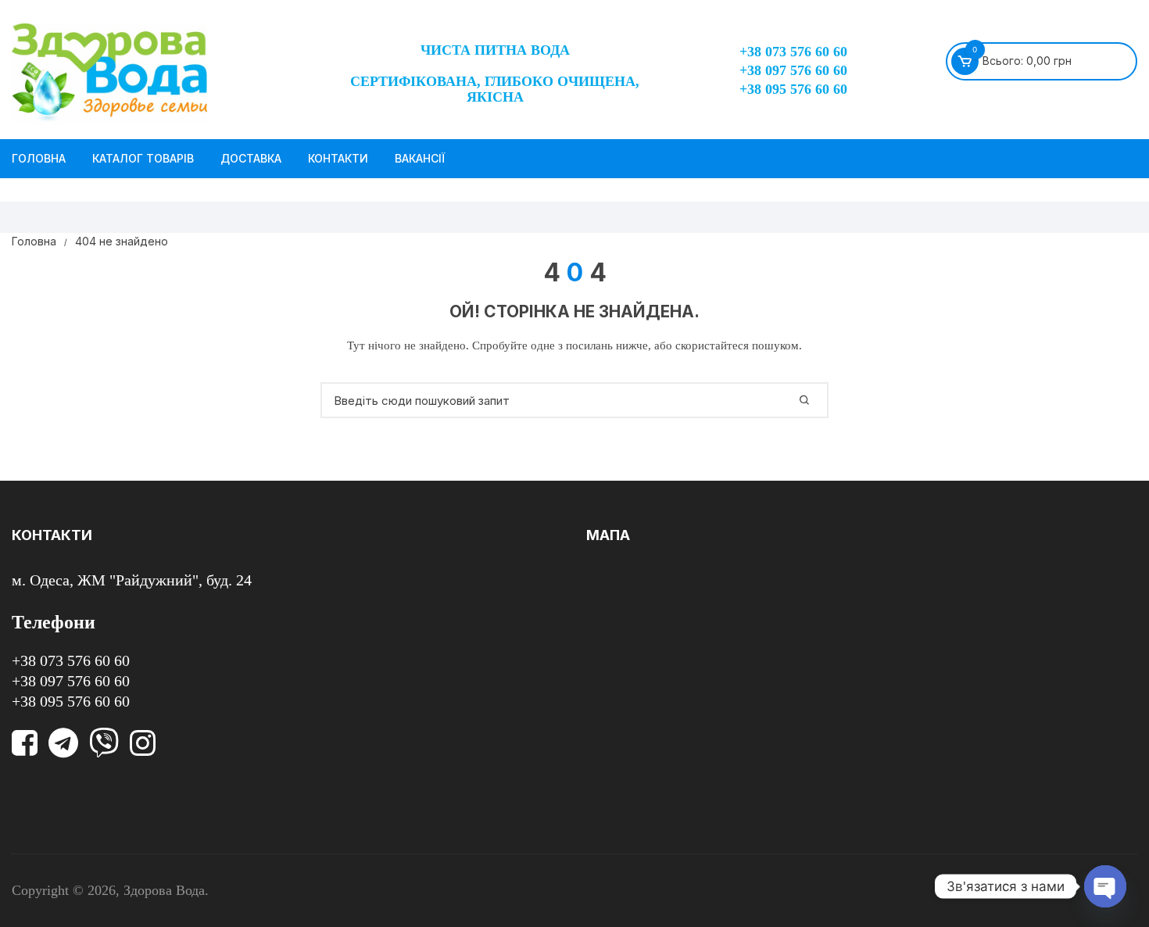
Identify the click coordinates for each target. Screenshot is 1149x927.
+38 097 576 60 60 (793, 70)
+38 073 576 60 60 (793, 51)
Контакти (338, 158)
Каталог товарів (143, 158)
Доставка (250, 158)
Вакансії (420, 158)
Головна (39, 158)
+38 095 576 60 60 (793, 89)
